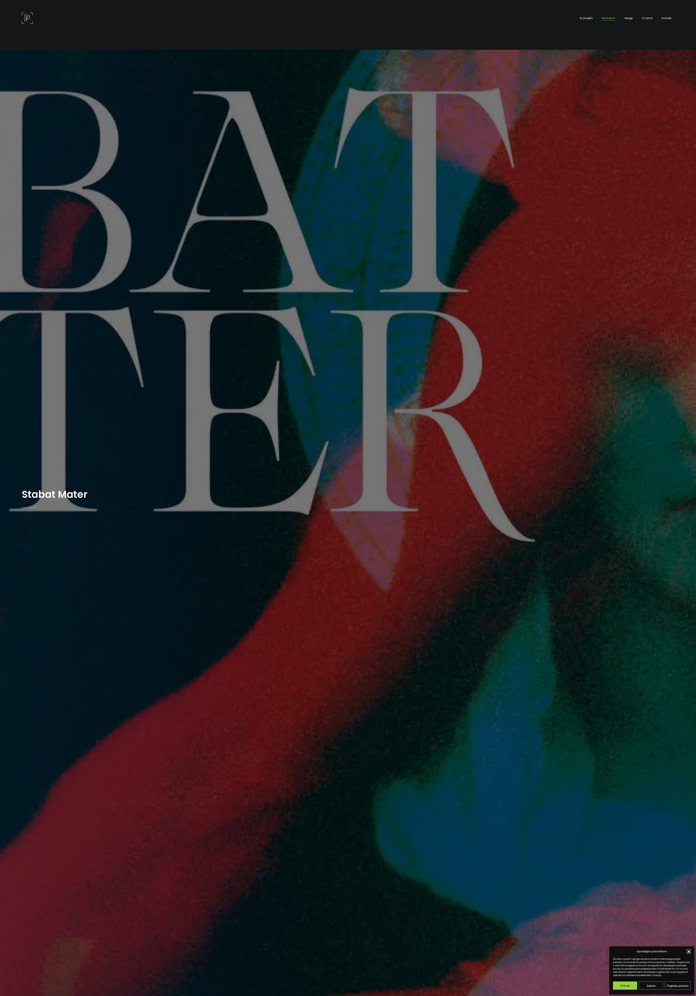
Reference (608, 18)
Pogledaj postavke (678, 985)
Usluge (628, 18)
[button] (689, 951)
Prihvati (625, 985)
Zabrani (651, 985)
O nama (647, 18)
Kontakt (667, 18)
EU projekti (586, 18)
